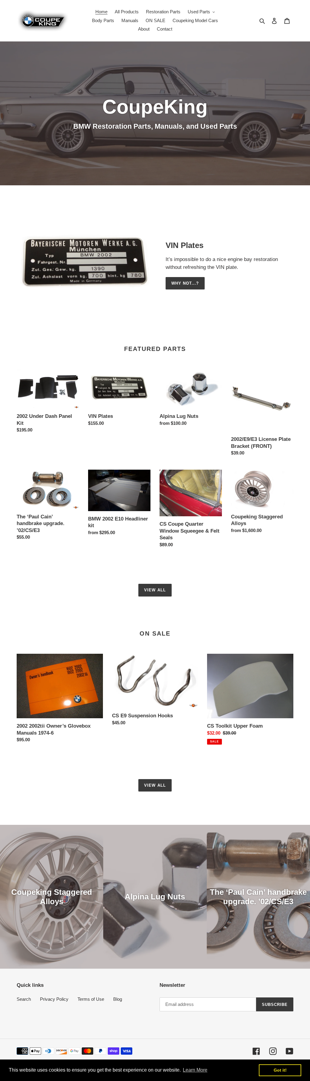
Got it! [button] (280, 1070)
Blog (117, 999)
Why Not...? (185, 283)
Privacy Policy (54, 999)
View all (155, 590)
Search (24, 999)
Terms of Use (91, 999)
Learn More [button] (195, 1070)
